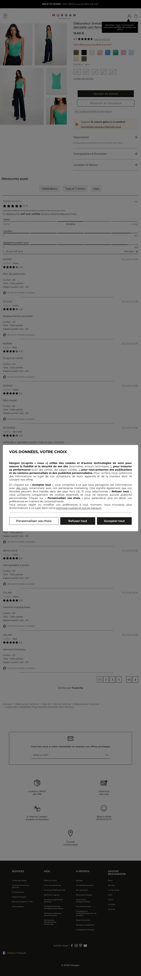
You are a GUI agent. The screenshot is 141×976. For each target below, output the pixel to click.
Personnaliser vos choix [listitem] (34, 521)
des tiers (21, 488)
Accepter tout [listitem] (114, 521)
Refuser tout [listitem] (77, 521)
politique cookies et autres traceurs (78, 508)
